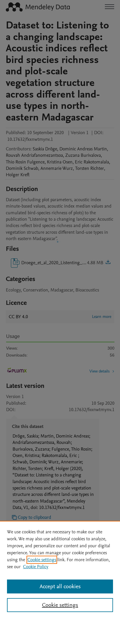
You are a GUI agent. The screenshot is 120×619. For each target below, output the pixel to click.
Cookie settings (41, 560)
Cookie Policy (35, 567)
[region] (60, 570)
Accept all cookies (60, 586)
